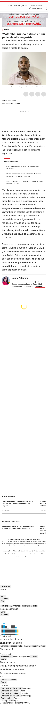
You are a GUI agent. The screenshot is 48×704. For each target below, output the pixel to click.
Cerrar (3, 659)
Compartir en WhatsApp (11, 696)
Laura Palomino (9, 101)
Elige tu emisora (37, 8)
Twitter (31, 94)
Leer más (39, 286)
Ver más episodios (9, 646)
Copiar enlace (7, 698)
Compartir (33, 646)
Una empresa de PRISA (24, 564)
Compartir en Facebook (11, 688)
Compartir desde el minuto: (14, 703)
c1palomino (17, 100)
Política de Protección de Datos (22, 551)
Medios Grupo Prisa (24, 570)
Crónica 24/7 (5, 636)
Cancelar (12, 680)
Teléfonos (19, 557)
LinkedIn (37, 94)
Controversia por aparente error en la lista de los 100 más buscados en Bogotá (17, 503)
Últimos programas (21, 606)
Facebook (25, 94)
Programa (22, 5)
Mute (3, 596)
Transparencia (27, 554)
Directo (34, 606)
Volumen (4, 599)
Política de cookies (39, 551)
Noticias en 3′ (7, 606)
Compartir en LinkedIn (10, 693)
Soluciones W (38, 554)
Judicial (6, 30)
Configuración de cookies (12, 554)
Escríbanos (28, 557)
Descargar (4, 701)
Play (3, 601)
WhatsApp (43, 94)
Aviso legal (6, 551)
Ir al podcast (23, 646)
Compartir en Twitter (9, 691)
